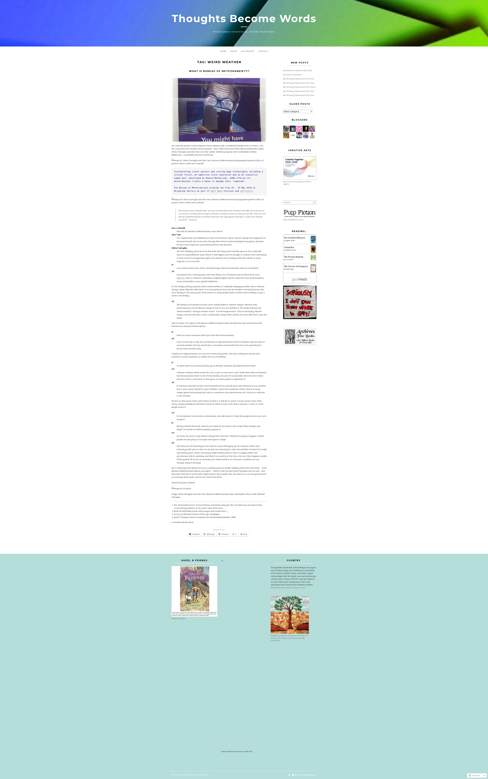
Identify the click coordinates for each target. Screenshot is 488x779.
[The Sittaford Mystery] (313, 239)
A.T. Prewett (289, 259)
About (234, 51)
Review (177, 514)
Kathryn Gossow (291, 250)
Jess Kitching (289, 269)
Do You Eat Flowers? (292, 74)
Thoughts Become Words (244, 18)
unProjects (246, 191)
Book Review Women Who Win (297, 70)
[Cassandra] (313, 249)
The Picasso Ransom (293, 256)
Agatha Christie (290, 240)
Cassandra (289, 247)
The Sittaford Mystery (294, 237)
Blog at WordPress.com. (305, 775)
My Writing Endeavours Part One (298, 95)
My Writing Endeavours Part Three (299, 87)
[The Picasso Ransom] (313, 257)
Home (223, 51)
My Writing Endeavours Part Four (299, 83)
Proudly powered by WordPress (190, 775)
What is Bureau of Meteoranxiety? (219, 71)
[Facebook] (289, 775)
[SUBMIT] (314, 202)
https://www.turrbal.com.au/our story (288, 587)
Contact (263, 51)
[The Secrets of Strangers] (313, 268)
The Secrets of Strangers (296, 266)
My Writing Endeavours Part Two (298, 91)
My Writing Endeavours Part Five (298, 78)
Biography (248, 51)
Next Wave (216, 191)
